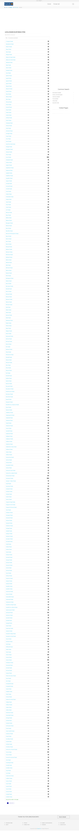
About (7, 824)
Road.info (39, 828)
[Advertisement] (39, 18)
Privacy (25, 822)
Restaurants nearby (57, 92)
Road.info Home (56, 102)
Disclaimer (62, 822)
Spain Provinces (15, 7)
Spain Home (55, 100)
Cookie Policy (63, 824)
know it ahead (62, 817)
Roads (9, 41)
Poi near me (56, 4)
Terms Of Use (26, 824)
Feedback (44, 824)
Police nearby (55, 98)
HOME (7, 7)
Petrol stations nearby (57, 94)
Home (49, 4)
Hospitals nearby (56, 96)
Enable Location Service (47, 822)
